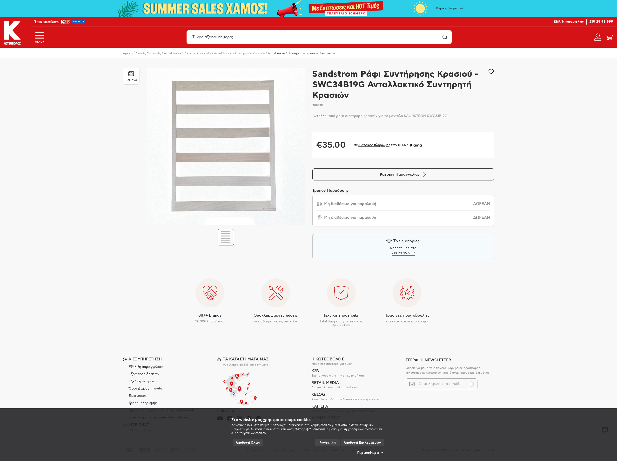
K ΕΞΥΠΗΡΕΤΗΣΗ (145, 359)
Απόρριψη (328, 442)
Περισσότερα (368, 452)
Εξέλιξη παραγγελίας (146, 367)
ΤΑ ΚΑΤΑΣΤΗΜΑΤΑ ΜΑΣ (246, 359)
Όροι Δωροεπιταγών (146, 388)
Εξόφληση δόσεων (144, 374)
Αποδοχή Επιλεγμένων (362, 442)
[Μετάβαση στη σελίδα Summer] (308, 8)
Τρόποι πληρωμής (143, 403)
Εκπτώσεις (137, 395)
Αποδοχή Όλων (248, 442)
